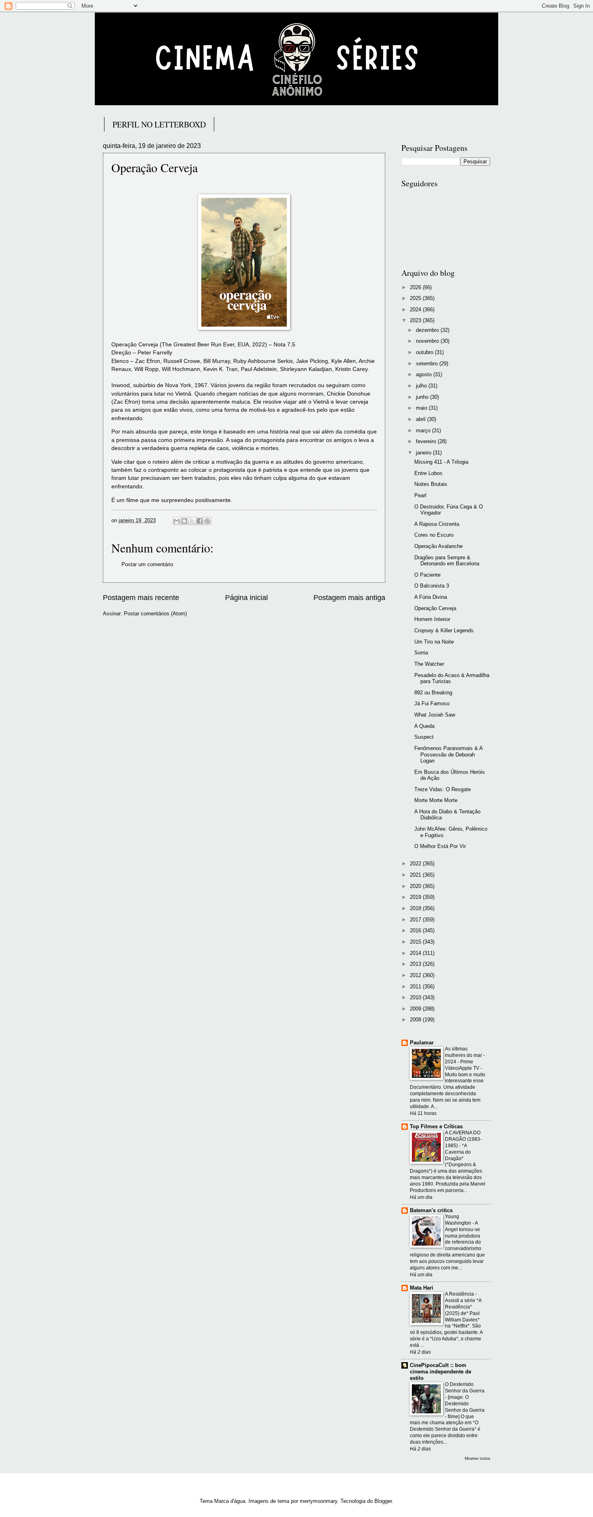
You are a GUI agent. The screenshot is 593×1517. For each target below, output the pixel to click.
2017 (416, 920)
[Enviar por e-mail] (177, 521)
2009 (416, 1009)
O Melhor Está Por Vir (440, 846)
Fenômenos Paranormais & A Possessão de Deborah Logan (448, 754)
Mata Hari (421, 1288)
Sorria (421, 653)
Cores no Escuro (433, 535)
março (424, 430)
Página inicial (246, 598)
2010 (416, 997)
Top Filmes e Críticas (436, 1126)
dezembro (428, 330)
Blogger (383, 1501)
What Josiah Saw (434, 715)
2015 (416, 942)
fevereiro (427, 441)
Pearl (420, 495)
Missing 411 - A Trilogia (441, 462)
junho (423, 397)
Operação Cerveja (435, 608)
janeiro (424, 453)
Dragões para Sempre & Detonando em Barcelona (446, 560)
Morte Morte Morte (435, 800)
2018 (416, 908)
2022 (416, 864)
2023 (416, 320)
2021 (416, 875)
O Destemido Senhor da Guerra (464, 1388)
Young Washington (458, 1220)
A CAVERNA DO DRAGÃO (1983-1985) (463, 1139)
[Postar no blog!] (184, 521)
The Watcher (429, 664)
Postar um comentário (147, 564)
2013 (416, 964)
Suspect (424, 737)
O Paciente (427, 575)
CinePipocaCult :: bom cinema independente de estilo (440, 1371)
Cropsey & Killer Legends (444, 630)
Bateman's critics (431, 1210)
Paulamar (422, 1043)
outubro (425, 352)
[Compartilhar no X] (192, 521)
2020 (416, 886)
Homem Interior (432, 619)
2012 (416, 975)
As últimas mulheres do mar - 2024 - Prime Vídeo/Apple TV (465, 1058)
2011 (416, 987)
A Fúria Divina (430, 597)
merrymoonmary (318, 1501)
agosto (424, 374)
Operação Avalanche (438, 546)
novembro (428, 341)
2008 (416, 1020)
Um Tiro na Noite (434, 642)
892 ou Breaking (433, 693)
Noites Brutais (430, 484)
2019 (416, 897)
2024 (416, 309)
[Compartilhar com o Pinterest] (207, 521)
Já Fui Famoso (431, 703)
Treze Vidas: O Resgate (442, 789)
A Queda (424, 726)
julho (422, 386)
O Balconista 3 (431, 586)
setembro (427, 363)
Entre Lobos (428, 473)
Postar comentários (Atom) (155, 614)
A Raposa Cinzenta (436, 524)
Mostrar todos (477, 1458)
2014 (416, 953)
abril (421, 419)
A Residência (460, 1294)
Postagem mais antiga (349, 598)
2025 (416, 298)
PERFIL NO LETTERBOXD (159, 124)
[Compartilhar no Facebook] (200, 521)
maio (422, 408)
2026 (416, 287)
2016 (416, 930)
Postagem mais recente (141, 598)
